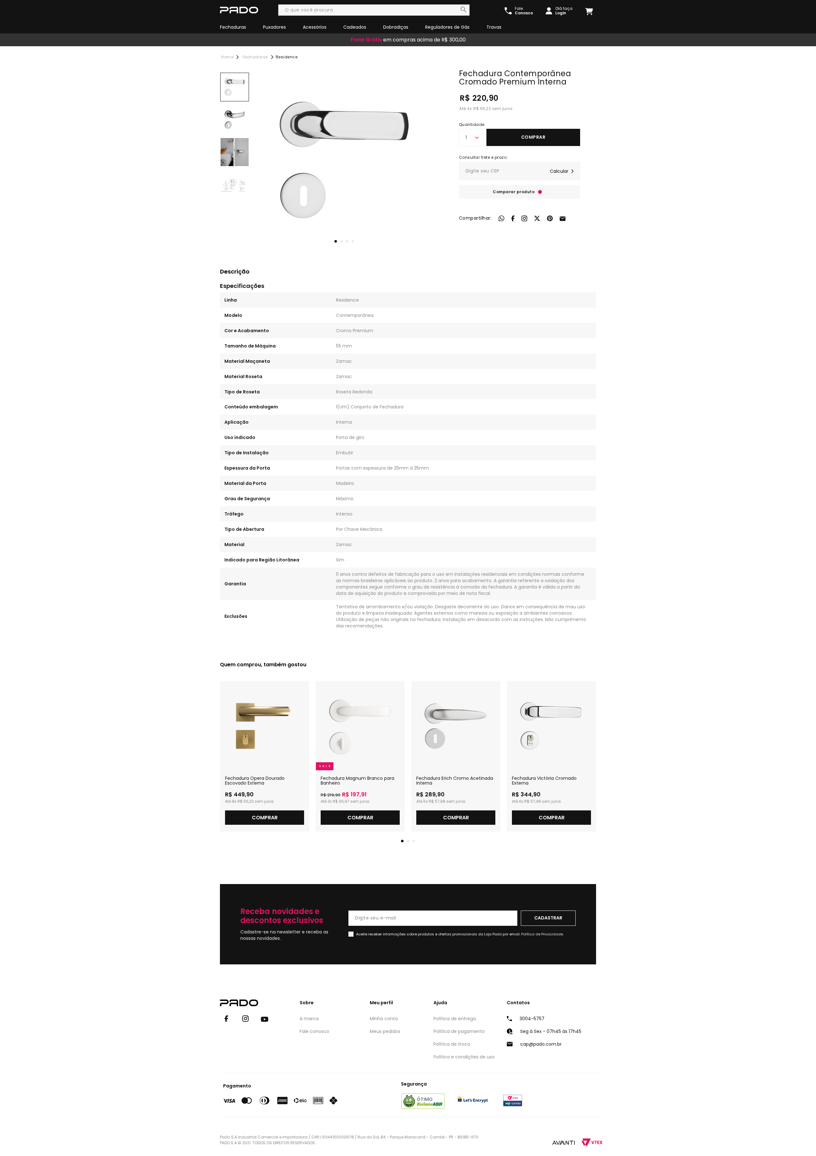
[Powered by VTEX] (592, 1142)
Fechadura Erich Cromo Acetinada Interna (454, 781)
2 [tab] (341, 241)
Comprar (533, 137)
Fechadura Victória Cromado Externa (544, 781)
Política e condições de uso (464, 1057)
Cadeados (354, 27)
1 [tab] (335, 241)
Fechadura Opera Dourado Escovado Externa (255, 781)
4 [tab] (353, 241)
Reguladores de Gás (447, 27)
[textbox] (374, 10)
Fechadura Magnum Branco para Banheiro (357, 781)
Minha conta (384, 1018)
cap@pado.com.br (541, 1044)
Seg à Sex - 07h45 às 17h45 (550, 1031)
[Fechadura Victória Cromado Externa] (551, 726)
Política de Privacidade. (542, 934)
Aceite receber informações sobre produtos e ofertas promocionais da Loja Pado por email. (460, 934)
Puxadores (274, 27)
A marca (309, 1018)
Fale (524, 10)
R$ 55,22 (482, 108)
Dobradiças (395, 27)
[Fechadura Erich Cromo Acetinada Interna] (456, 726)
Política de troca (451, 1044)
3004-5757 (532, 1018)
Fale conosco (314, 1031)
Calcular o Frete (519, 171)
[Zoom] (234, 87)
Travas (493, 27)
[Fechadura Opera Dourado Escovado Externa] (264, 726)
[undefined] (344, 160)
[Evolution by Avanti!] (563, 1142)
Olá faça (563, 10)
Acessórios (314, 27)
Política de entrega (454, 1018)
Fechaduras (233, 27)
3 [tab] (347, 241)
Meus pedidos (385, 1031)
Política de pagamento (459, 1031)
